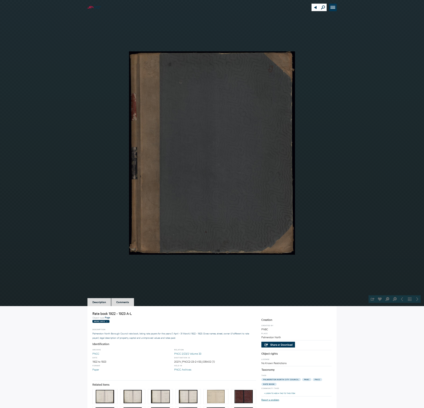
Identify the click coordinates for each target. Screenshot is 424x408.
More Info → (101, 321)
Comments (122, 302)
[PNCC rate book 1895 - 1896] (215, 396)
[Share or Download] (372, 299)
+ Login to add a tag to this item (279, 393)
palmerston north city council (281, 379)
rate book (268, 384)
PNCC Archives (182, 369)
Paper (95, 369)
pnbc (307, 379)
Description (99, 302)
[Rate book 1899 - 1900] (104, 396)
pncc (317, 379)
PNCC (95, 353)
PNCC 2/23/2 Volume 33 (187, 353)
